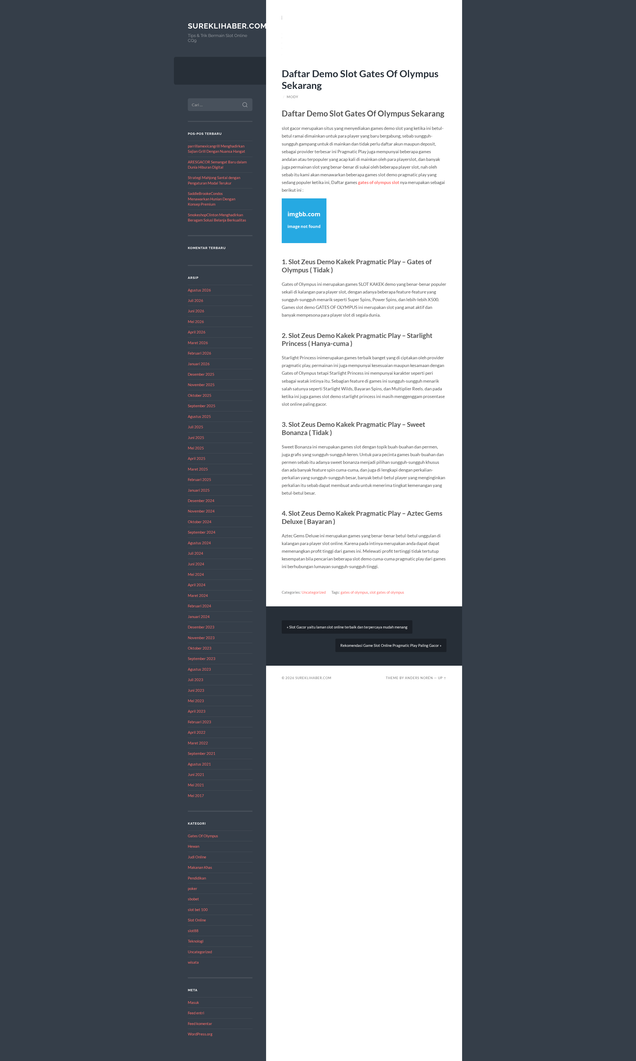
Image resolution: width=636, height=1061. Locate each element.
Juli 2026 (195, 300)
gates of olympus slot (378, 182)
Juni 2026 (196, 311)
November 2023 (201, 637)
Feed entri (196, 1013)
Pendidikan (197, 878)
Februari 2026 (199, 353)
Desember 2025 (201, 374)
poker (192, 888)
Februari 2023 (199, 722)
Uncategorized (200, 952)
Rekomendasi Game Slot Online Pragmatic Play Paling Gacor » (390, 645)
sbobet (193, 899)
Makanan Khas (200, 867)
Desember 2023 (201, 627)
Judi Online (197, 857)
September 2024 (201, 532)
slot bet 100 (198, 909)
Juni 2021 (196, 774)
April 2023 (196, 711)
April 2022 (196, 732)
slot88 (193, 930)
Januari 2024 (199, 616)
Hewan (193, 846)
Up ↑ (442, 678)
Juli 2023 (195, 679)
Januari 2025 (199, 490)
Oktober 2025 (199, 395)
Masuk (193, 1002)
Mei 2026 (196, 321)
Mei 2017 (196, 795)
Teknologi (195, 941)
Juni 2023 (196, 690)
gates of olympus (354, 592)
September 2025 (201, 405)
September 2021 (201, 753)
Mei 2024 (196, 574)
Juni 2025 (196, 437)
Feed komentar (200, 1023)
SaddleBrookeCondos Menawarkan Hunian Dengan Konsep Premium (211, 198)
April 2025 (196, 458)
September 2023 (201, 658)
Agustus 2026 (199, 290)
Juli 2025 (195, 427)
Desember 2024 (201, 500)
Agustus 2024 (199, 543)
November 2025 (201, 384)
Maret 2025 (198, 469)
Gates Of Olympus (203, 836)
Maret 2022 (198, 743)
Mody (292, 97)
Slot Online (197, 920)
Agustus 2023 (199, 669)
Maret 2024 (198, 595)
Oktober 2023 (199, 648)
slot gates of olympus (387, 592)
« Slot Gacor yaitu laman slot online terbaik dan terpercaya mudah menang (347, 627)
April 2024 (196, 585)
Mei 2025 (196, 448)
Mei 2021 (196, 785)
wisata (193, 962)
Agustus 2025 (199, 416)
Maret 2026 (198, 342)
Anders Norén (419, 678)
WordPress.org (200, 1034)
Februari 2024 (199, 606)
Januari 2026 (199, 364)
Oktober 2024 (199, 521)
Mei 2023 (196, 700)
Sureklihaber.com (227, 26)
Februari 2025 (199, 479)
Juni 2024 (196, 564)
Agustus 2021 (199, 764)
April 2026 (196, 332)
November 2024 (201, 511)
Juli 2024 (195, 553)
